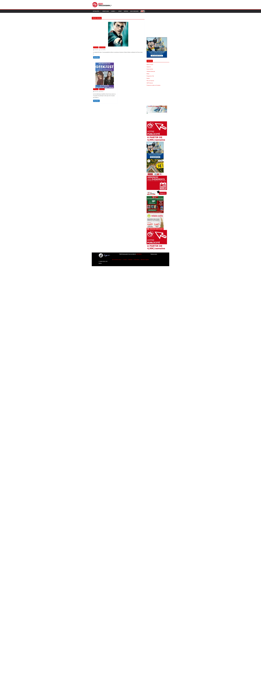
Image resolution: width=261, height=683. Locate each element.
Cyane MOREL (103, 49)
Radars (148, 383)
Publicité (130, 665)
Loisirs (113, 11)
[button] (99, 11)
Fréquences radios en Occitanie (153, 390)
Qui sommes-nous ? (117, 665)
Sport (120, 11)
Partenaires (136, 665)
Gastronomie (102, 47)
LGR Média (139, 660)
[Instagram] (154, 665)
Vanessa (101, 91)
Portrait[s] (102, 89)
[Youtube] (156, 665)
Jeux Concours (134, 11)
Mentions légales (145, 665)
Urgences (149, 372)
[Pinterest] (161, 665)
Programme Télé (150, 381)
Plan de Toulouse (150, 386)
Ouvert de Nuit (150, 374)
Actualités (96, 11)
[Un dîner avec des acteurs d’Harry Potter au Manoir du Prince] (118, 34)
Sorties (126, 11)
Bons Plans (106, 11)
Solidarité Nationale (151, 376)
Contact (125, 665)
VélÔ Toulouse (150, 388)
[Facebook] (152, 665)
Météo (148, 379)
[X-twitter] (159, 665)
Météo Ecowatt (150, 369)
